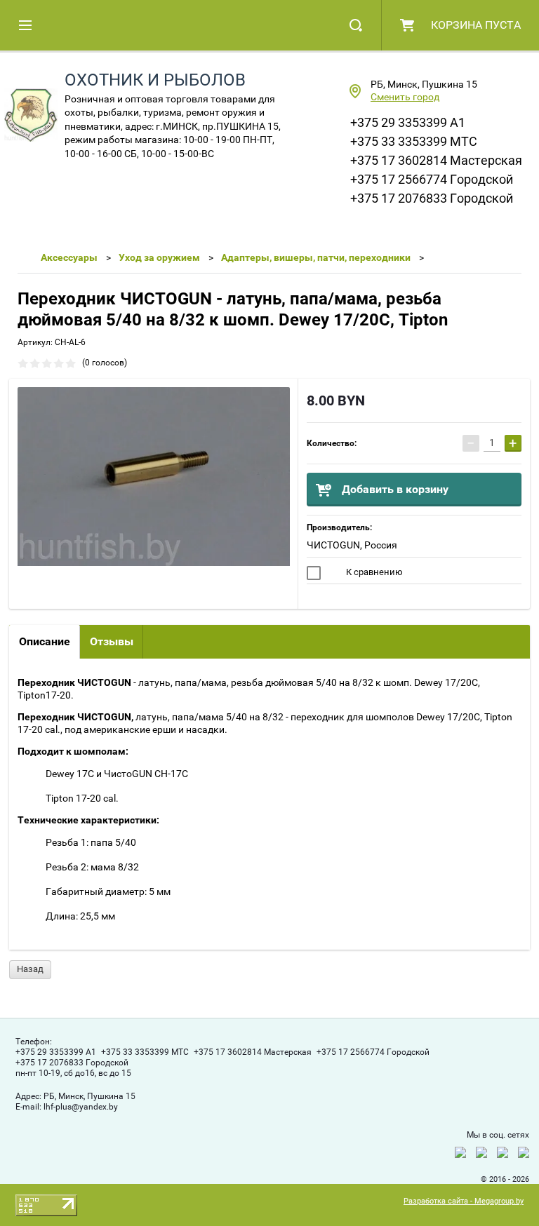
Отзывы (111, 641)
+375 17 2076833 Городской (431, 198)
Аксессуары (69, 257)
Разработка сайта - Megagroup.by (464, 1201)
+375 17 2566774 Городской (431, 179)
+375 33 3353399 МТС (413, 141)
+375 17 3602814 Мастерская (436, 160)
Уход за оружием (159, 257)
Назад (30, 969)
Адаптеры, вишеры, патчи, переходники (316, 257)
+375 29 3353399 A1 (407, 122)
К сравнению (373, 572)
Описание (44, 641)
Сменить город (405, 96)
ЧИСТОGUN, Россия (352, 545)
